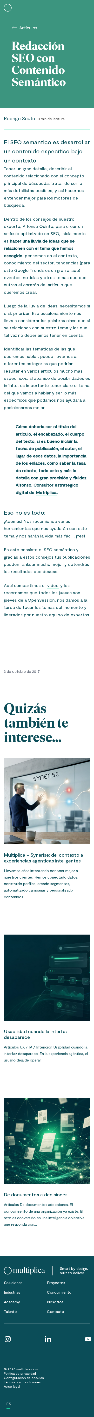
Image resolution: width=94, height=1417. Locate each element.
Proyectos (56, 1282)
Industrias (12, 1292)
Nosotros (55, 1301)
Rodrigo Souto (19, 118)
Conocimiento (59, 1292)
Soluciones (13, 1282)
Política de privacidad (20, 1373)
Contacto (55, 1311)
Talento (10, 1311)
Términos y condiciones (22, 1382)
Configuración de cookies (24, 1378)
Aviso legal (12, 1386)
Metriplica (46, 492)
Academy (12, 1301)
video (53, 585)
